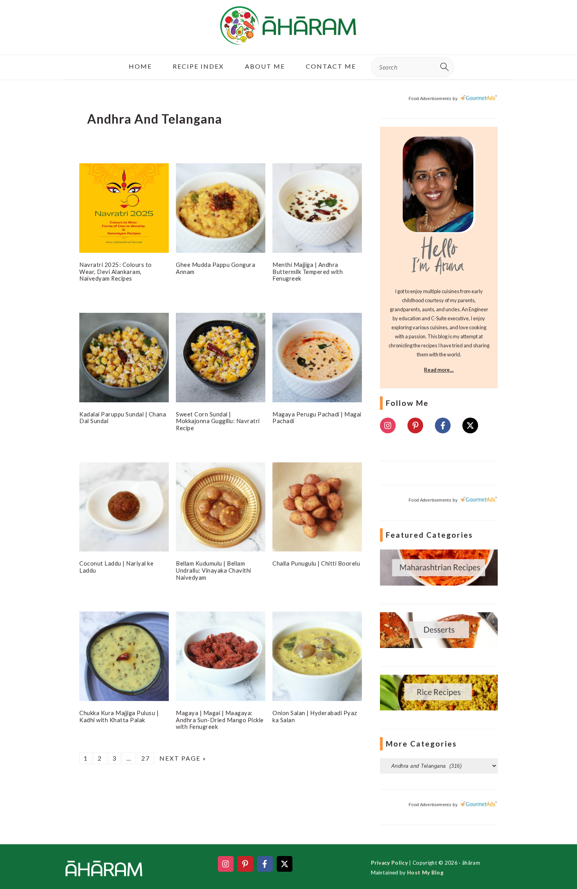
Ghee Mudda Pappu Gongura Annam (215, 268)
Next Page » (182, 758)
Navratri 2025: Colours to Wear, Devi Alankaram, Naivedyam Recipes (115, 271)
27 (145, 758)
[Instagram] (388, 425)
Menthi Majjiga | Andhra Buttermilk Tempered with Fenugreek (307, 271)
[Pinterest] (415, 425)
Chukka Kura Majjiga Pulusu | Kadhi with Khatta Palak (119, 716)
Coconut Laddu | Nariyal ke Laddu (116, 567)
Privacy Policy (389, 863)
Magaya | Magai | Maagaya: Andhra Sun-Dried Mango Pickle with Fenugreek (220, 719)
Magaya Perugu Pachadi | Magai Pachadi (317, 418)
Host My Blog (425, 872)
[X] (470, 425)
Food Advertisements (430, 98)
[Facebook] (443, 425)
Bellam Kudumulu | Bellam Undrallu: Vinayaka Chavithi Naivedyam (213, 570)
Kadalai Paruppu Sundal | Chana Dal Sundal (122, 418)
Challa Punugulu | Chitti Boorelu (316, 563)
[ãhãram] (288, 38)
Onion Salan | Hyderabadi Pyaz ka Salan (314, 716)
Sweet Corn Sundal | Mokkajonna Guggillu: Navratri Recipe (218, 421)
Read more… (439, 370)
